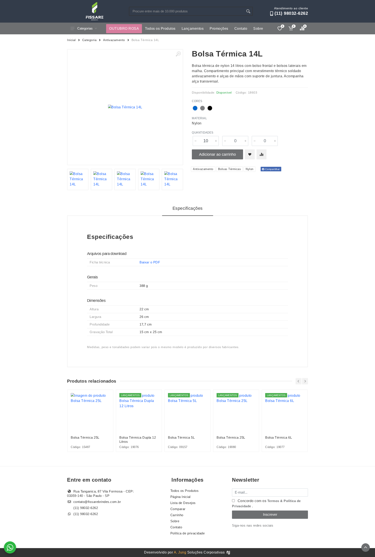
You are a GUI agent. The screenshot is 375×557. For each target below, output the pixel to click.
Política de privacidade (187, 533)
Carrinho (176, 515)
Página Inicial (180, 497)
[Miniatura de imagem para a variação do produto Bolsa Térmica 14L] (125, 179)
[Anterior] (298, 381)
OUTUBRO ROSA (124, 28)
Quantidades (203, 132)
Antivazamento (114, 40)
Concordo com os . (266, 503)
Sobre (258, 28)
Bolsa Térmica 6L (278, 437)
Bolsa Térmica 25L (85, 437)
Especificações (188, 208)
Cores (197, 101)
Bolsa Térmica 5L (181, 437)
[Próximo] (305, 381)
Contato (240, 28)
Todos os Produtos (160, 28)
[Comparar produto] (261, 154)
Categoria (89, 40)
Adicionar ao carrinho (217, 154)
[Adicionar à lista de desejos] (250, 154)
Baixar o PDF (150, 262)
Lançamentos (193, 28)
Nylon (249, 169)
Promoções (219, 28)
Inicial (71, 40)
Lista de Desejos (183, 503)
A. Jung (180, 552)
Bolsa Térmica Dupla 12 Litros (137, 439)
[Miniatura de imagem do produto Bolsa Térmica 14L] (78, 179)
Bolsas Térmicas (229, 169)
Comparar (178, 509)
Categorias (85, 28)
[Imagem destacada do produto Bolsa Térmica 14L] (125, 107)
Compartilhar (272, 169)
